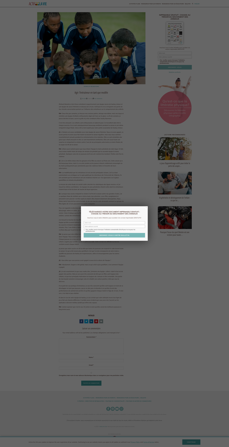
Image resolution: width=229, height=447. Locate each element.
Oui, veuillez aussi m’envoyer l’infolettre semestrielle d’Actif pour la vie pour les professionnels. (110, 230)
